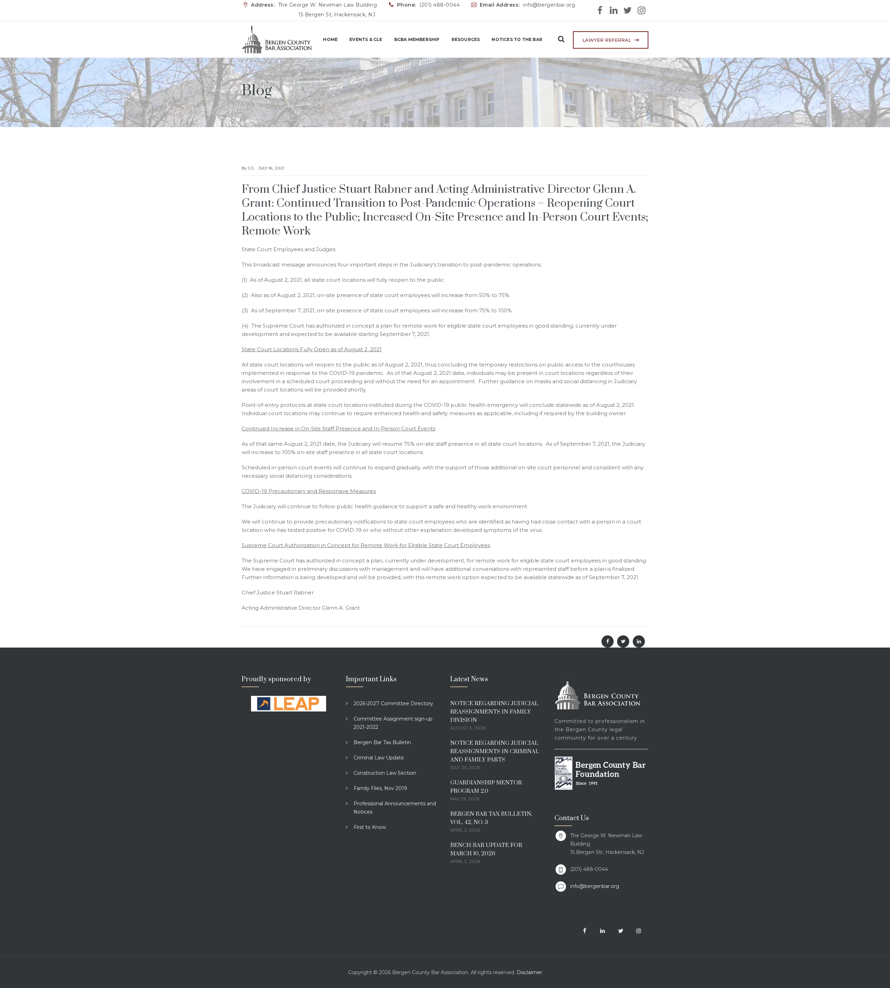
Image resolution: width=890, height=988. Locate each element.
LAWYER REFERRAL (606, 40)
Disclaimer (529, 972)
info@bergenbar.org (594, 886)
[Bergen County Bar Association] (277, 39)
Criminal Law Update (379, 758)
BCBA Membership (417, 39)
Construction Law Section (385, 773)
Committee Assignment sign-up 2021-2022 (393, 723)
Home (330, 39)
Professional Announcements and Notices (395, 807)
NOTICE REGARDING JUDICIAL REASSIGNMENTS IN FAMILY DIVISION (494, 712)
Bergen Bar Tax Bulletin (382, 742)
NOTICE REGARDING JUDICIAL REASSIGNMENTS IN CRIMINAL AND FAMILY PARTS (494, 751)
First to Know (370, 827)
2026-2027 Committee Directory (393, 703)
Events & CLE (365, 39)
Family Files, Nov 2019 (380, 788)
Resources (466, 39)
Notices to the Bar (517, 39)
